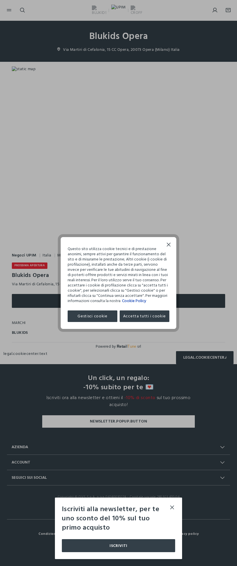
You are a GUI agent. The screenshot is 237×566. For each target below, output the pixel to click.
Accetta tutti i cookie (144, 316)
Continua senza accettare (169, 245)
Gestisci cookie (92, 316)
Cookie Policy (134, 300)
